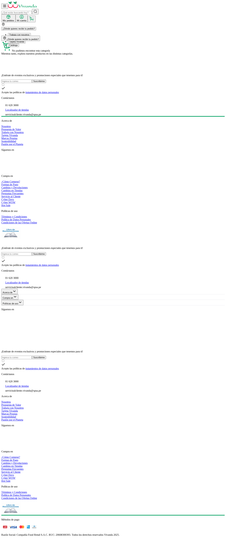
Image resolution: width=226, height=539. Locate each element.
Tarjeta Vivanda (16, 41)
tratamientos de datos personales (42, 92)
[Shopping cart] (32, 19)
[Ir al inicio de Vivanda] (22, 7)
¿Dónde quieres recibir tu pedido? (19, 28)
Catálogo (13, 45)
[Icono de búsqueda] (35, 11)
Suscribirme (39, 81)
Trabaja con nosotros (19, 35)
